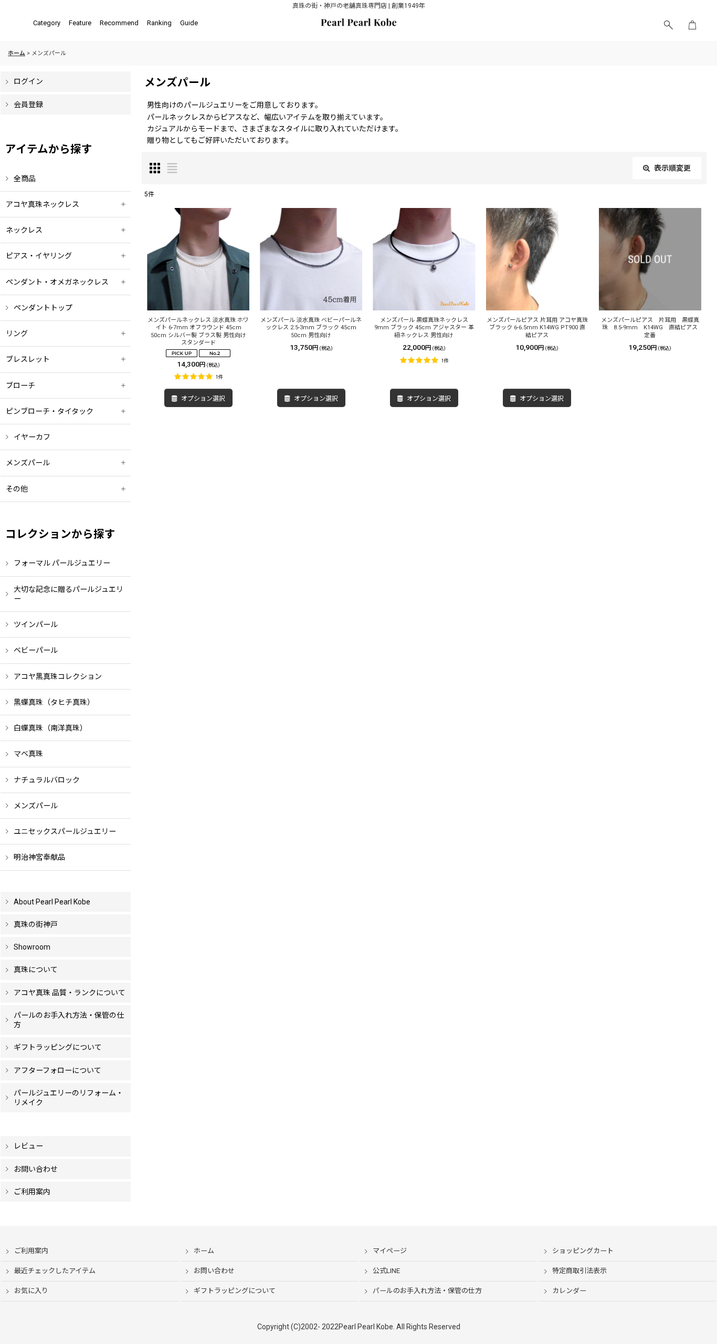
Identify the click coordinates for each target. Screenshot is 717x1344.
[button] (668, 25)
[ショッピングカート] (692, 25)
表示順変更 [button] (672, 168)
